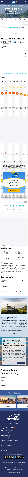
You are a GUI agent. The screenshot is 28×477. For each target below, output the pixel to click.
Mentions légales (7, 462)
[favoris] (25, 10)
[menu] (2, 2)
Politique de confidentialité (9, 467)
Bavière (9, 5)
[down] (14, 333)
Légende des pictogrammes (9, 440)
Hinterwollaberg (20, 5)
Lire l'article (21, 363)
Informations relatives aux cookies (15, 464)
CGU (13, 462)
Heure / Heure (13, 27)
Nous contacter (5, 438)
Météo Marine (5, 448)
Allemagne (5, 5)
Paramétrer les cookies (21, 467)
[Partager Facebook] (14, 206)
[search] (25, 2)
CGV (17, 462)
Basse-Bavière (14, 5)
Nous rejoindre (5, 435)
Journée (5, 27)
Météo (1, 5)
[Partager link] (10, 206)
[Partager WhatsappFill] (23, 206)
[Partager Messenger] (20, 206)
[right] (26, 21)
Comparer (22, 27)
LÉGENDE (5, 46)
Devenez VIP (15, 190)
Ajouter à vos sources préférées (15, 209)
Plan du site (22, 462)
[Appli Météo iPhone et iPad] (9, 457)
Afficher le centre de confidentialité (15, 469)
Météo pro (4, 450)
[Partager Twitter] (17, 206)
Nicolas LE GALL (15, 41)
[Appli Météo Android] (19, 457)
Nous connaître (5, 433)
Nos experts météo (6, 430)
